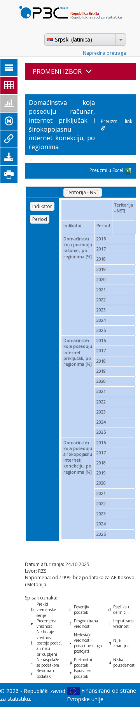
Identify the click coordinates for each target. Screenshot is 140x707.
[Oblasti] (9, 67)
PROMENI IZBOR (57, 71)
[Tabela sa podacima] (9, 85)
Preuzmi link (116, 121)
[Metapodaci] (9, 121)
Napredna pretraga (104, 53)
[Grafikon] (9, 103)
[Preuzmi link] (9, 139)
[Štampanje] (9, 174)
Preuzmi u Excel (106, 170)
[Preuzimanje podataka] (9, 156)
